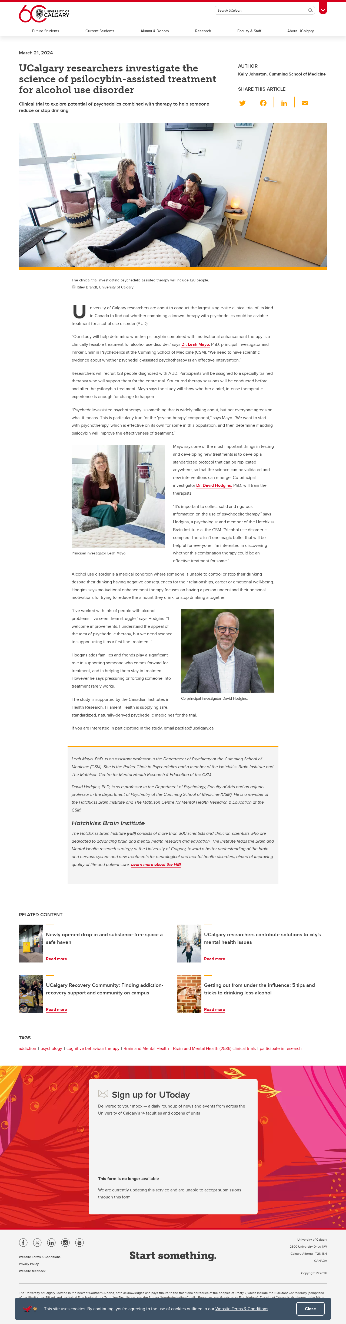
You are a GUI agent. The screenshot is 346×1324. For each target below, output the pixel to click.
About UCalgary (300, 31)
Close (310, 1309)
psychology (51, 1048)
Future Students (45, 31)
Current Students (99, 31)
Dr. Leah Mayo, (195, 344)
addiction (27, 1048)
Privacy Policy (29, 1263)
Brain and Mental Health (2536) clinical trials (214, 1048)
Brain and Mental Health (146, 1048)
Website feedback (32, 1271)
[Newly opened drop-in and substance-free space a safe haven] (31, 943)
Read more (56, 959)
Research (203, 31)
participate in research (281, 1048)
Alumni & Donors (155, 31)
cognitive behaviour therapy (92, 1048)
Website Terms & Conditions (241, 1309)
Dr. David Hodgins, (214, 485)
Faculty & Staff (249, 31)
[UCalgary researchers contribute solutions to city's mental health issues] (189, 943)
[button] (245, 102)
